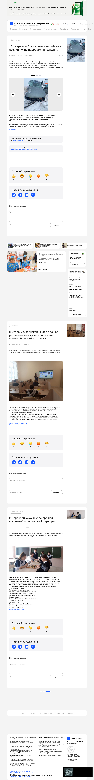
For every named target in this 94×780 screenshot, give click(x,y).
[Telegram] (26, 195)
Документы (59, 713)
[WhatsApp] (33, 195)
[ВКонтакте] (14, 195)
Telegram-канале (18, 140)
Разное (70, 713)
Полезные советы (78, 29)
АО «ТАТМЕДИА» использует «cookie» (22, 773)
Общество (14, 325)
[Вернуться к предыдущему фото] (13, 94)
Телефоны (64, 29)
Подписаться (82, 772)
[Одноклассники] (20, 195)
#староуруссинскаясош (18, 423)
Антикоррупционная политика (20, 771)
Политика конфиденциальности (20, 776)
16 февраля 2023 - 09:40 (15, 55)
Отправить (56, 225)
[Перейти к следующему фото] (59, 94)
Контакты (23, 29)
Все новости (77, 314)
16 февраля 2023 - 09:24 (15, 527)
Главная (13, 29)
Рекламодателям (50, 29)
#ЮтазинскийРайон (16, 609)
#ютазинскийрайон (16, 425)
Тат (73, 24)
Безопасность (16, 40)
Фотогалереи (35, 29)
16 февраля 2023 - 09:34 (15, 344)
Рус (64, 24)
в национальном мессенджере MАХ (24, 149)
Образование (16, 512)
